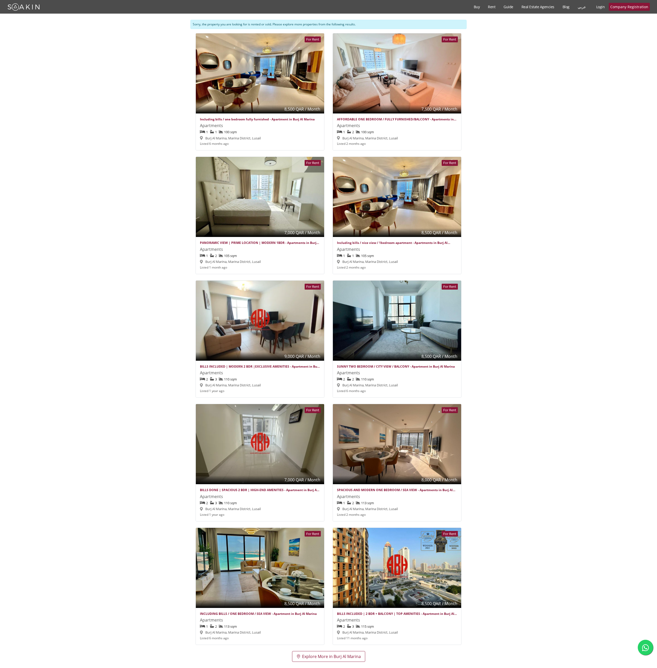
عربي (582, 6)
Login (600, 6)
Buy (477, 6)
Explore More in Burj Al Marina (331, 656)
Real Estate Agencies (537, 6)
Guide (508, 6)
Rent (491, 6)
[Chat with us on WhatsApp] (645, 647)
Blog (566, 6)
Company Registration (629, 6)
